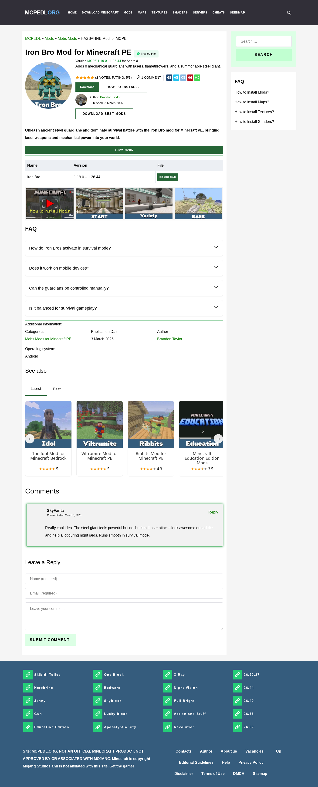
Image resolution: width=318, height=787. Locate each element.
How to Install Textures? (254, 112)
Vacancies (254, 751)
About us (229, 751)
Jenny (40, 701)
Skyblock (113, 701)
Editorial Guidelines (196, 762)
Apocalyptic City (120, 727)
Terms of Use (213, 774)
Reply (213, 512)
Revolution (184, 727)
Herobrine (43, 687)
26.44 (249, 687)
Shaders (180, 12)
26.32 (249, 727)
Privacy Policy (251, 762)
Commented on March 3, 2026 (64, 515)
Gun (38, 714)
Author (206, 751)
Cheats (219, 12)
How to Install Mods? (252, 92)
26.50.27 (252, 674)
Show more (124, 150)
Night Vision (186, 687)
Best (57, 389)
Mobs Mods (67, 39)
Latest (36, 388)
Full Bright (184, 701)
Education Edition (51, 727)
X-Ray (179, 674)
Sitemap (260, 774)
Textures (160, 12)
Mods (128, 12)
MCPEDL (42, 12)
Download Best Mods (104, 113)
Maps (142, 12)
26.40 (249, 701)
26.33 (249, 714)
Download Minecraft (100, 12)
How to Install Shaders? (254, 122)
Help (226, 762)
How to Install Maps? (252, 102)
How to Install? (123, 87)
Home (72, 12)
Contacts (184, 751)
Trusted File (148, 53)
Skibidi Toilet (47, 674)
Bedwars (112, 687)
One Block (114, 674)
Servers (200, 12)
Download (87, 87)
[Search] (289, 12)
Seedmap (237, 12)
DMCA (238, 774)
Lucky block (116, 714)
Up (278, 751)
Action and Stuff (190, 714)
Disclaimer (183, 774)
